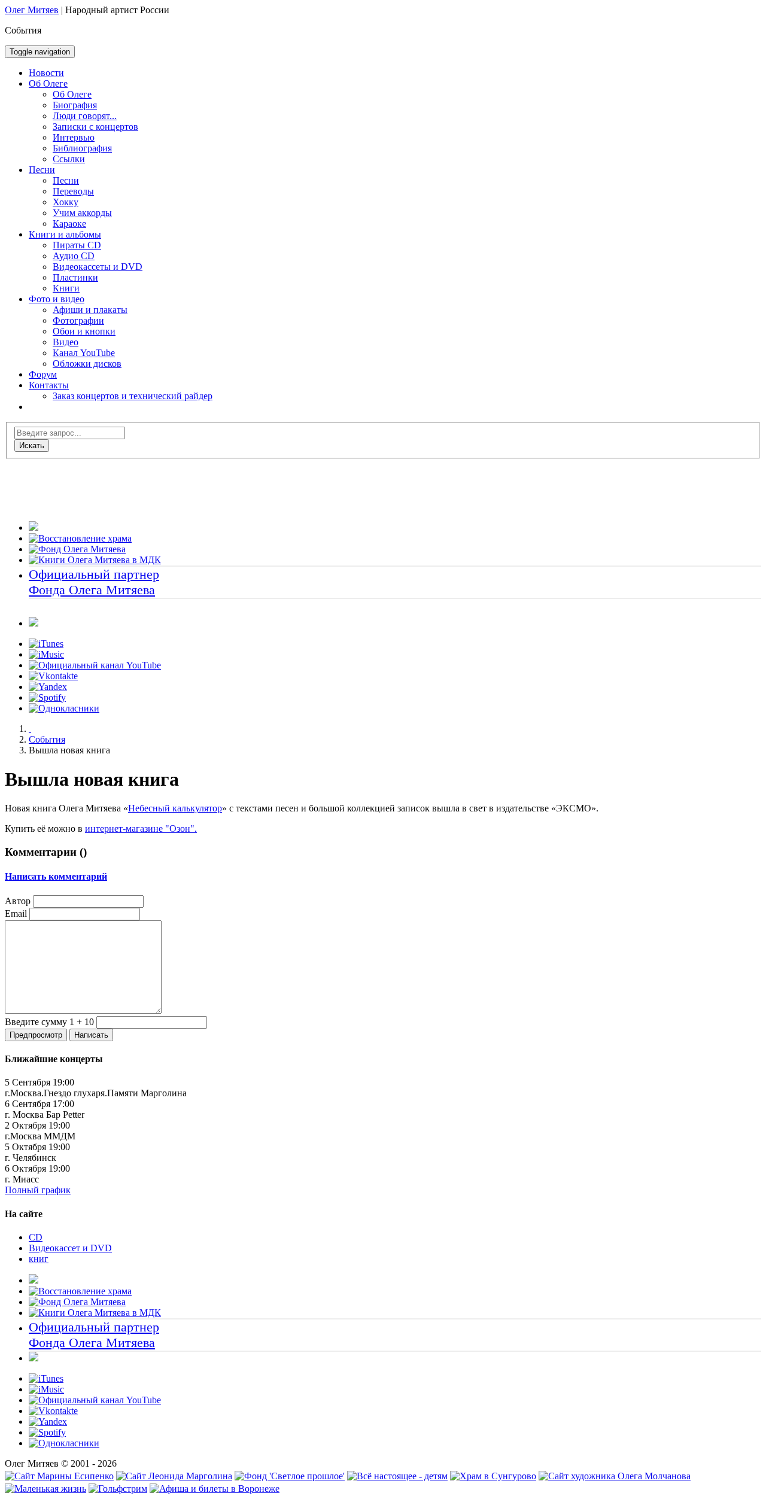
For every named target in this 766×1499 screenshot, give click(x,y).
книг (38, 1259)
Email (16, 913)
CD (35, 1237)
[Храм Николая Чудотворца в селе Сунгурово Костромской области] (493, 1476)
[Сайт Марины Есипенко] (59, 1476)
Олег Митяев (32, 10)
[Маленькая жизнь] (45, 1488)
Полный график (38, 1190)
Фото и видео (56, 299)
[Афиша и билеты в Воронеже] (214, 1488)
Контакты (49, 385)
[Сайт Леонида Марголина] (174, 1476)
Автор (18, 901)
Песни (42, 170)
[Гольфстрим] (118, 1488)
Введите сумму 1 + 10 (49, 1022)
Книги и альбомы (65, 234)
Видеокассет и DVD (70, 1248)
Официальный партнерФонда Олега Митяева (94, 582)
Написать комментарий (56, 876)
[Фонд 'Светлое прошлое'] (290, 1476)
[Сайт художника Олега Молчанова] (615, 1476)
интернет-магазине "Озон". (141, 828)
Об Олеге (48, 83)
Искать (31, 445)
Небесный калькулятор (175, 808)
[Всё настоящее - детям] (397, 1476)
